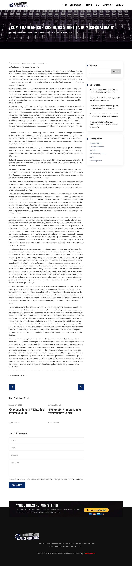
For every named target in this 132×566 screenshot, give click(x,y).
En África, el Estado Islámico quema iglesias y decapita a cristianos (104, 107)
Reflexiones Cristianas (98, 154)
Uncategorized (96, 161)
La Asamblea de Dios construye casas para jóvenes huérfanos (105, 98)
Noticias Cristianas (97, 147)
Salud (92, 157)
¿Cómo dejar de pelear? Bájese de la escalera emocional (26, 411)
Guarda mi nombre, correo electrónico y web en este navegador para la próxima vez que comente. (47, 479)
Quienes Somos (75, 5)
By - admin (15, 63)
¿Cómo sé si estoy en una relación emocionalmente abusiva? (64, 411)
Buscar (93, 65)
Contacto (119, 5)
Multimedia (107, 5)
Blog (97, 5)
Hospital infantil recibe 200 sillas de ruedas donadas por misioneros (104, 90)
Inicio (64, 5)
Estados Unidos (96, 143)
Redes (88, 5)
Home (13, 32)
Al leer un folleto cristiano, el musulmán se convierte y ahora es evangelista (104, 124)
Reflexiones (42, 63)
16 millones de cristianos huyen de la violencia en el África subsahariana (104, 115)
